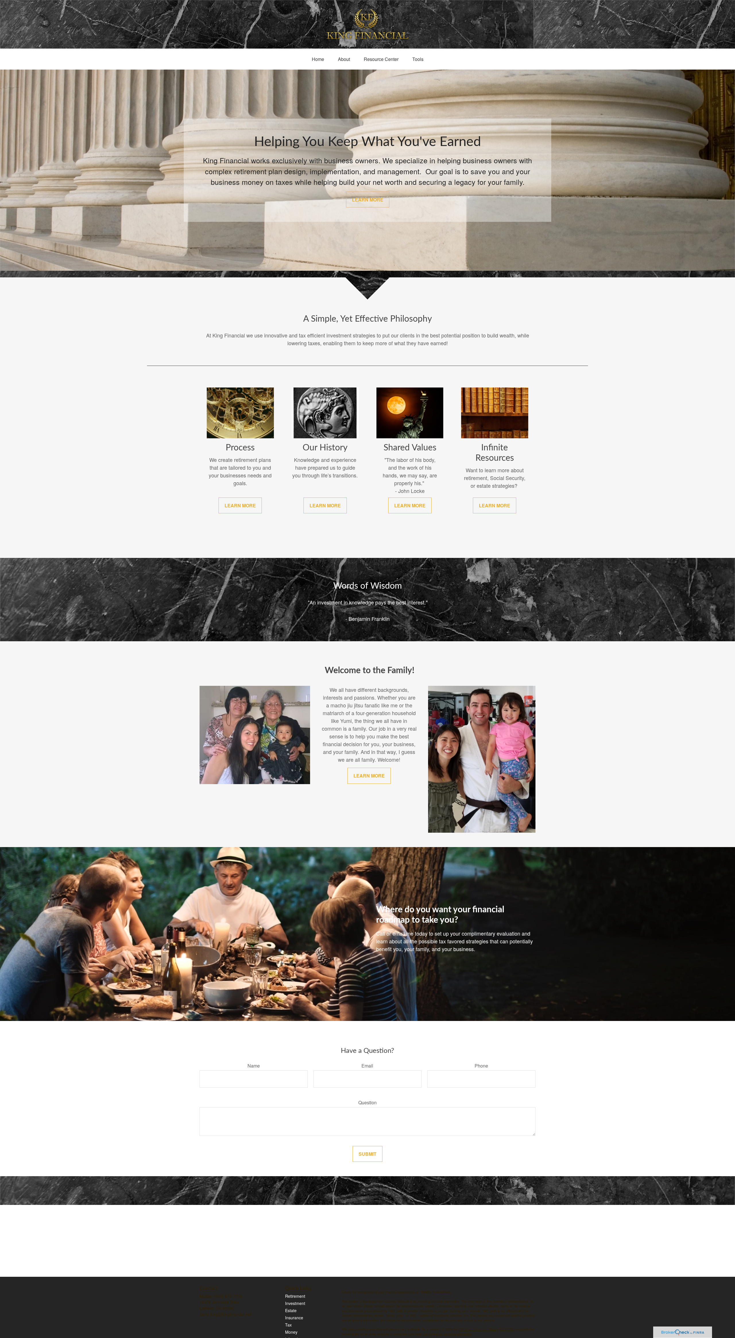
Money (291, 1332)
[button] (318, 59)
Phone (481, 1065)
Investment (295, 1303)
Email (367, 1065)
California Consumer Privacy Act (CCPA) (486, 1329)
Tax (288, 1325)
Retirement (295, 1296)
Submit (367, 1154)
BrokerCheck (441, 1292)
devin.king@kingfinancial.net (225, 1314)
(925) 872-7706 (228, 1296)
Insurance (294, 1317)
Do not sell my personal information (447, 1334)
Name (253, 1065)
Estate (291, 1310)
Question (367, 1102)
